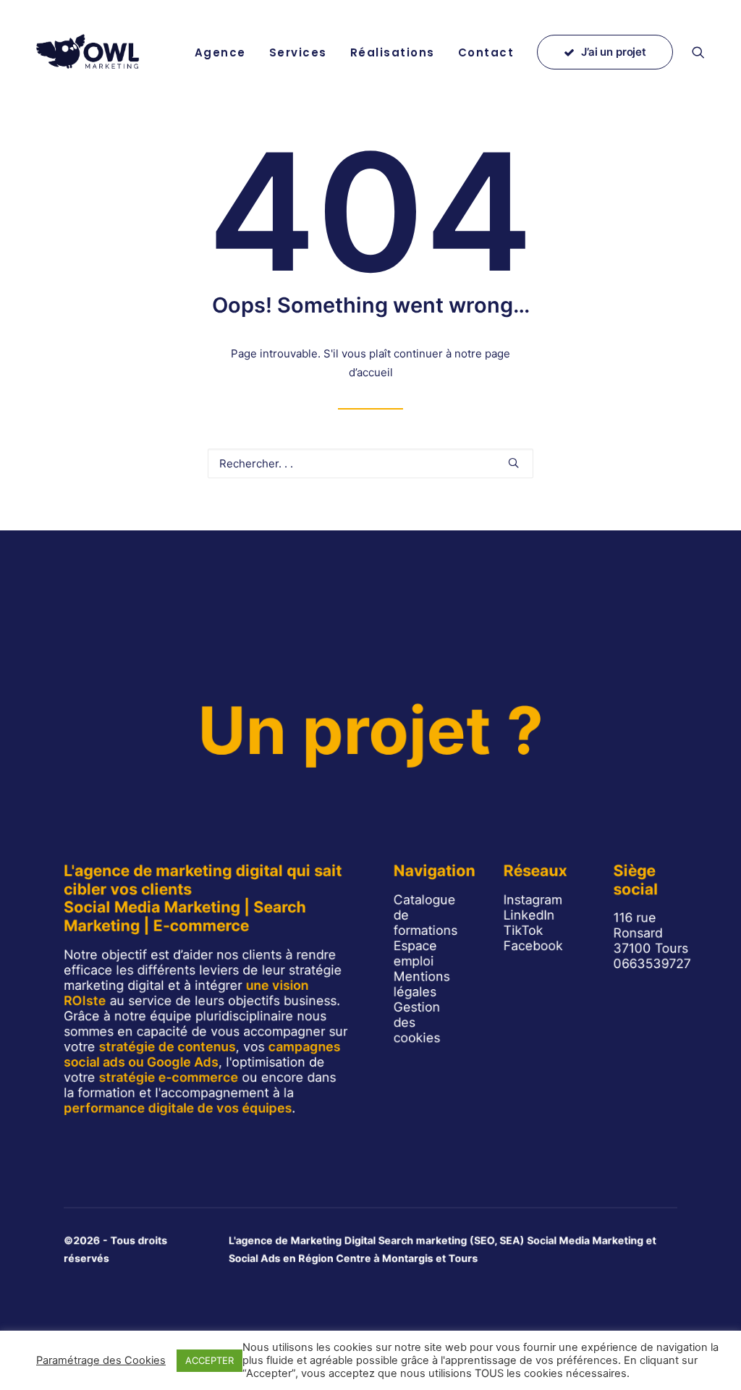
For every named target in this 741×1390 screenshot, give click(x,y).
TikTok (523, 930)
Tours (463, 1258)
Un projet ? (370, 730)
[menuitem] (220, 52)
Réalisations (392, 52)
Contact (486, 52)
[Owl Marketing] (88, 52)
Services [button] (298, 52)
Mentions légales (422, 983)
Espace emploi (415, 953)
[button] (705, 52)
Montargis (407, 1258)
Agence (220, 52)
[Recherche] (370, 463)
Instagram (533, 899)
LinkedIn (529, 915)
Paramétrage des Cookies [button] (101, 1360)
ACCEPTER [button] (209, 1360)
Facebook (533, 945)
